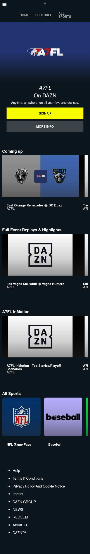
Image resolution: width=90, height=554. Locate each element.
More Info (45, 126)
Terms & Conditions (28, 478)
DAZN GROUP (24, 501)
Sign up (45, 113)
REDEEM (20, 517)
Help (16, 470)
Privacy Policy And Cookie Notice (39, 486)
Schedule (43, 14)
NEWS (18, 509)
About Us (20, 524)
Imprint (18, 493)
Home (24, 14)
